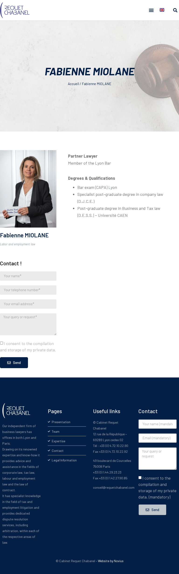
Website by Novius (111, 561)
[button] (151, 10)
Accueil (73, 84)
